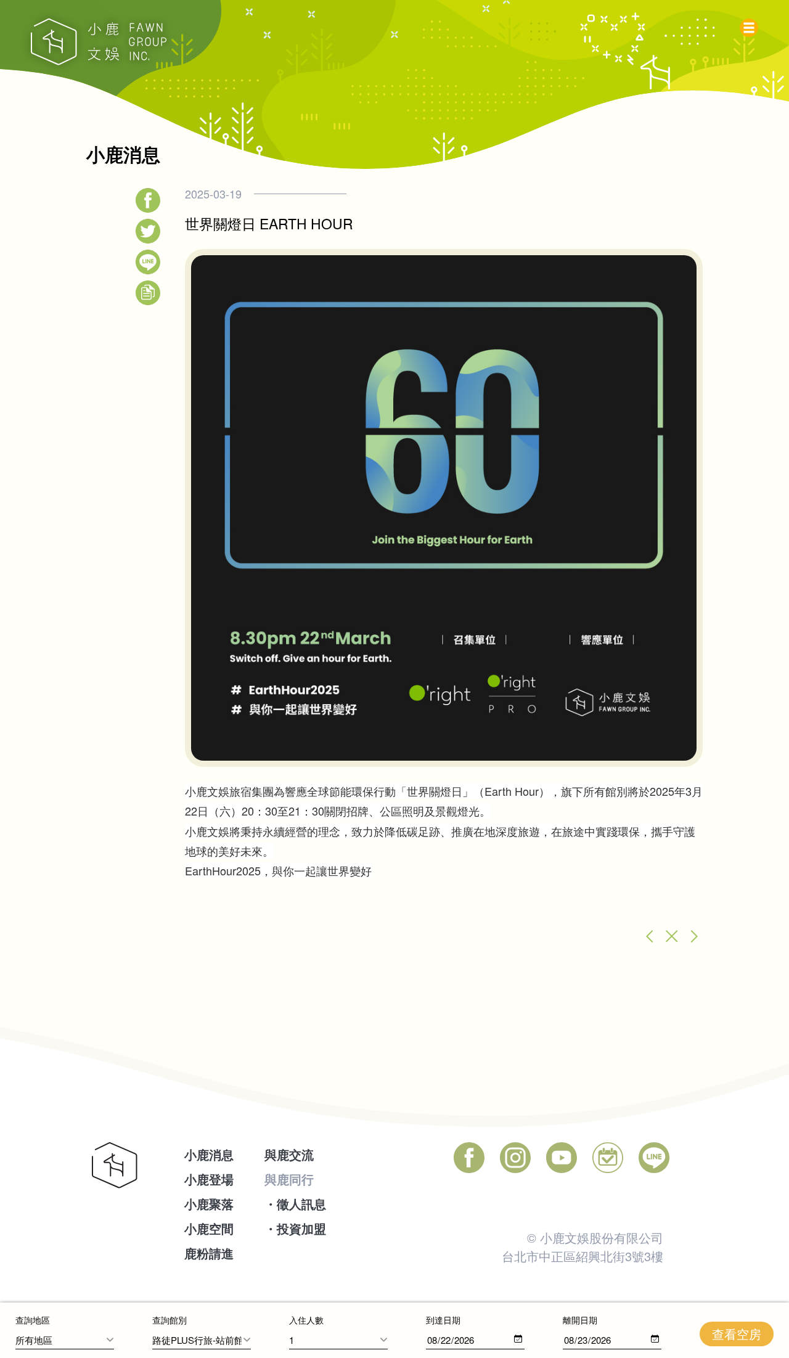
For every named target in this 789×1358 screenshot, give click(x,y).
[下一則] (696, 936)
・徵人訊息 (295, 1204)
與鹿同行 (289, 1179)
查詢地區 (32, 1320)
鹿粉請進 (209, 1253)
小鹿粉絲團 (469, 1157)
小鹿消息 (209, 1154)
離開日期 (580, 1320)
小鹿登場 (209, 1179)
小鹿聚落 (209, 1204)
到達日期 (443, 1320)
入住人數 (306, 1320)
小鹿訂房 (607, 1157)
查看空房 (736, 1334)
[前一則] (647, 936)
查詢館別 (169, 1320)
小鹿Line (654, 1157)
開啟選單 (752, 24)
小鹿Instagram (515, 1157)
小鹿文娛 (98, 41)
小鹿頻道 (561, 1157)
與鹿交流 (289, 1154)
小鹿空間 (209, 1228)
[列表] (672, 936)
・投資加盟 (295, 1228)
